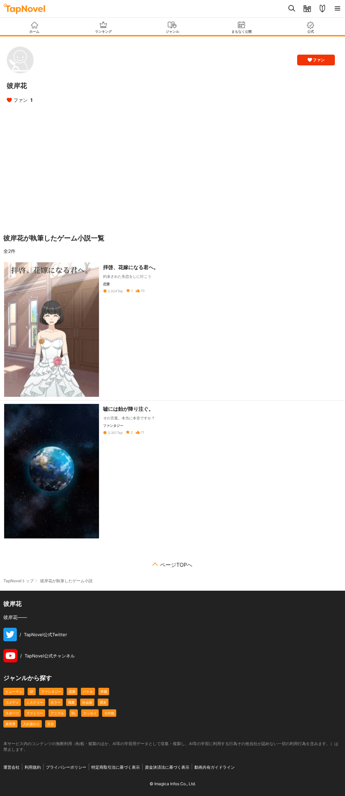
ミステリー (34, 702)
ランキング (103, 31)
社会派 (87, 702)
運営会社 (11, 767)
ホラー (56, 702)
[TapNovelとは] (322, 9)
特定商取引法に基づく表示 (115, 767)
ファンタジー (51, 691)
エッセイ (90, 713)
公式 (310, 31)
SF (32, 691)
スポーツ (12, 713)
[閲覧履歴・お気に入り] (307, 9)
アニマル (57, 713)
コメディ (12, 702)
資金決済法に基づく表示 (167, 767)
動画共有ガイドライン (214, 767)
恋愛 (72, 691)
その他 (109, 713)
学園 (103, 691)
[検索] (292, 9)
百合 (50, 724)
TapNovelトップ (18, 580)
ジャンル (172, 31)
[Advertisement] (172, 166)
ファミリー (34, 713)
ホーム (34, 31)
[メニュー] (337, 9)
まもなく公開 (241, 31)
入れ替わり (31, 724)
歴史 (103, 702)
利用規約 (33, 767)
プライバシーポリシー (66, 767)
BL (73, 713)
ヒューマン (13, 691)
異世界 (10, 724)
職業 (71, 702)
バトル (88, 691)
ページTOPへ (176, 564)
